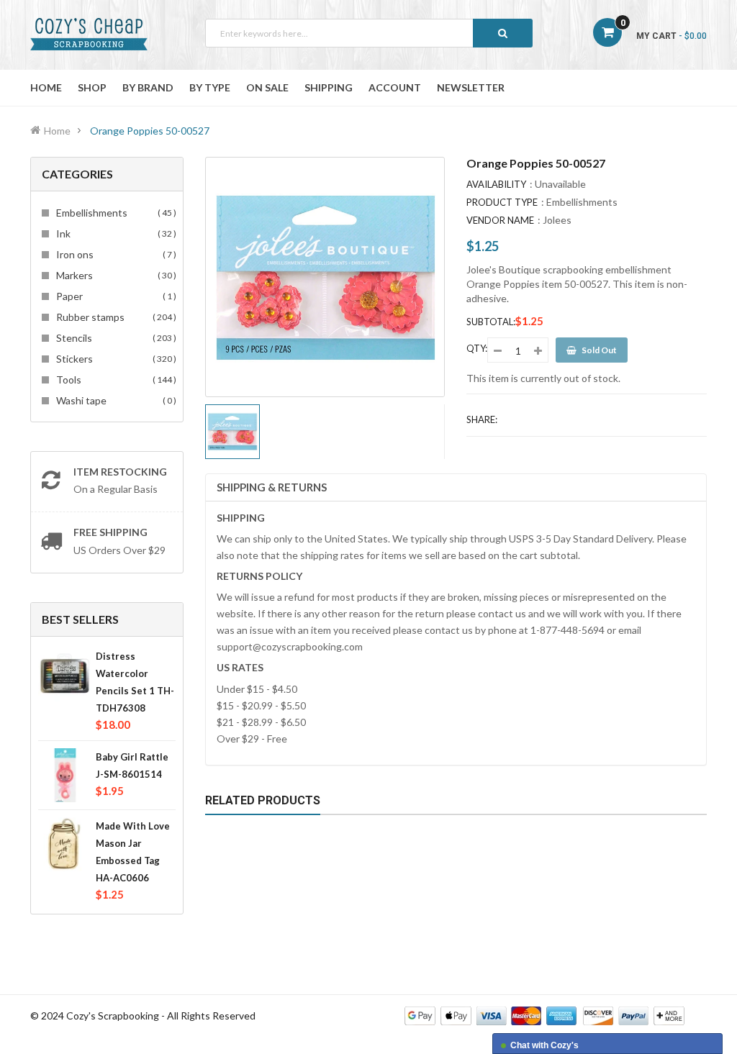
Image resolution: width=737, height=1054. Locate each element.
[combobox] (369, 33)
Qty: (476, 348)
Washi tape (114, 400)
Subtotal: (490, 321)
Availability (496, 184)
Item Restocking (120, 471)
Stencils (114, 338)
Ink (114, 233)
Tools (114, 379)
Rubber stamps (114, 317)
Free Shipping (110, 532)
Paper (114, 296)
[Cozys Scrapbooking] (544, 1015)
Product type (502, 202)
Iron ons (114, 254)
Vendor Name (500, 220)
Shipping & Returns (272, 487)
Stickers (114, 359)
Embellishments (114, 212)
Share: (481, 419)
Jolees (557, 220)
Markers (114, 275)
